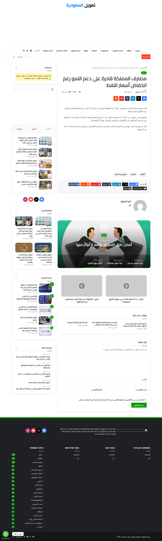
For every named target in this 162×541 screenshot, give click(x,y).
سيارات (39, 527)
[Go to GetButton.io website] (5, 538)
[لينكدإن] (133, 98)
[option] (104, 244)
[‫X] (138, 98)
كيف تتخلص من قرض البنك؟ (104, 244)
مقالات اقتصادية (61, 50)
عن (14, 57)
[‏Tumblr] (127, 98)
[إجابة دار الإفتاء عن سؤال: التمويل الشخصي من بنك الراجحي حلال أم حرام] (45, 288)
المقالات (94, 50)
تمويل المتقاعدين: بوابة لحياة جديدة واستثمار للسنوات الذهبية (120, 57)
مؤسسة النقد (120, 174)
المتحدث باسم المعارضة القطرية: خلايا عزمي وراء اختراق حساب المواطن (104, 323)
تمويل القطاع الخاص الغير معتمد (28, 318)
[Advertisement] (81, 27)
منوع (136, 68)
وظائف (128, 50)
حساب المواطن (48, 50)
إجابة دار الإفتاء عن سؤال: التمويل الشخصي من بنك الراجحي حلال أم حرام (28, 287)
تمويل (138, 50)
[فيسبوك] (144, 98)
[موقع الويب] (129, 205)
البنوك (86, 50)
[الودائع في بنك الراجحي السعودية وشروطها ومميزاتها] (45, 299)
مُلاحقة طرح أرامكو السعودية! (77, 322)
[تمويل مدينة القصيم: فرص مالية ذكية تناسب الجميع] (45, 174)
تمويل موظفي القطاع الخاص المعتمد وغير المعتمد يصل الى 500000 (44, 258)
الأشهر (33, 129)
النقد (142, 174)
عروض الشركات (36, 470)
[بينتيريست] (121, 98)
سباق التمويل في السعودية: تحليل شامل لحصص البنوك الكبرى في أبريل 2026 (27, 140)
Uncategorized (36, 500)
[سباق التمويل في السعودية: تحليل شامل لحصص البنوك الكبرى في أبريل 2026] (45, 141)
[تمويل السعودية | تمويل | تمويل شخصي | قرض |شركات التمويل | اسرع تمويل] (81, 5)
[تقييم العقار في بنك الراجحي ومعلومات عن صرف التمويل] (45, 310)
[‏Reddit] (115, 98)
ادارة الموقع (139, 92)
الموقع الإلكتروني (96, 390)
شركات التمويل (118, 50)
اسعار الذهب (37, 496)
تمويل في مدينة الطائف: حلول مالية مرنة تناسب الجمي (27, 183)
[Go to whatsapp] (6, 534)
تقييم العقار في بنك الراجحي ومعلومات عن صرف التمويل (27, 308)
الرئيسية (20, 57)
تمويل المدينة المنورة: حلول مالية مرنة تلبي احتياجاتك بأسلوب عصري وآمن (26, 152)
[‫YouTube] (30, 199)
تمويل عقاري (37, 493)
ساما (132, 174)
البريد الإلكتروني (141, 390)
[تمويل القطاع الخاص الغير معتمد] (45, 320)
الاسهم (40, 481)
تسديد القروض (75, 50)
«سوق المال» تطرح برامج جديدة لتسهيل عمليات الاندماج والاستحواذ (135, 324)
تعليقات (19, 129)
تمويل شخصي (37, 462)
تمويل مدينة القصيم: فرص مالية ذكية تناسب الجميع (26, 172)
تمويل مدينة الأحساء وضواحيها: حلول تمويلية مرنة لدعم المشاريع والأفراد (24, 258)
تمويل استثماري (36, 508)
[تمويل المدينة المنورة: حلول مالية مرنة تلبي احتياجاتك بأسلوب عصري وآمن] (45, 152)
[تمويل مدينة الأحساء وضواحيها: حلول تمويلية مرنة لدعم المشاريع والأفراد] (23, 247)
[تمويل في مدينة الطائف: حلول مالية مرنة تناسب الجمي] (45, 185)
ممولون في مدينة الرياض (33, 523)
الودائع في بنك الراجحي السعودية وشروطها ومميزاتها (27, 297)
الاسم (144, 379)
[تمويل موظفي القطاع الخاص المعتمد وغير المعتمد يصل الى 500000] (43, 247)
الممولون (105, 50)
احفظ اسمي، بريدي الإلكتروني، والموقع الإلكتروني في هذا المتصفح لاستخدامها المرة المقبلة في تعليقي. (112, 400)
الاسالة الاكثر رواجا (35, 519)
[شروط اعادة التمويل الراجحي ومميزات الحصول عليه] (45, 331)
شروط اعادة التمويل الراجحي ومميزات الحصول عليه (27, 329)
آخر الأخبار (38, 485)
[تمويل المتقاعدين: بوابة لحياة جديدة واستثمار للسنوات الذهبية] (45, 163)
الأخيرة (48, 129)
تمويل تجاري (38, 515)
